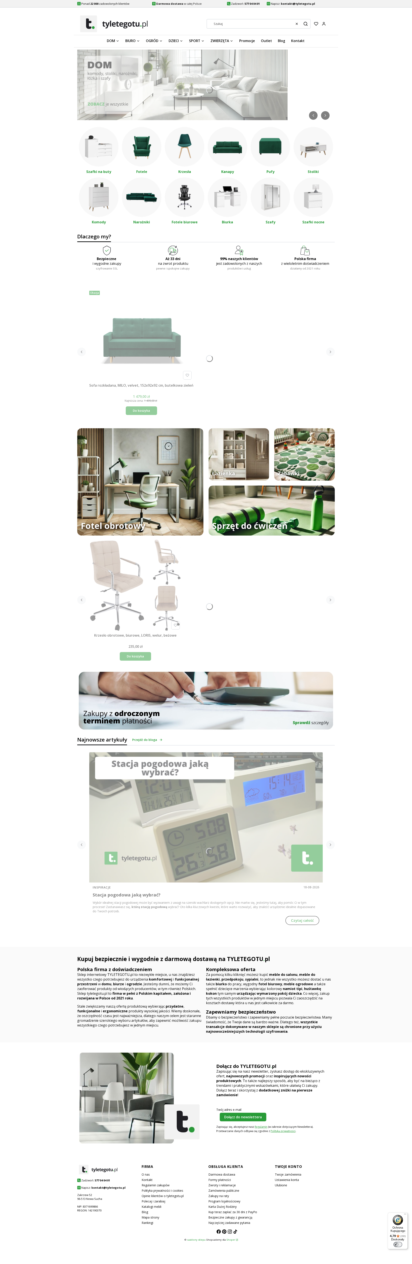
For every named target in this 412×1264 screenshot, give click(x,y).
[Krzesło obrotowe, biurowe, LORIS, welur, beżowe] (135, 585)
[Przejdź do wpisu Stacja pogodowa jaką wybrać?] (206, 817)
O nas (146, 1174)
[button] (305, 23)
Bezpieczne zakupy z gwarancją (230, 1217)
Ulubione (281, 1185)
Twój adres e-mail (228, 1110)
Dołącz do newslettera (243, 1117)
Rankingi (147, 1223)
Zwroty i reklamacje (222, 1185)
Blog (145, 1212)
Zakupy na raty (218, 1196)
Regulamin (261, 1127)
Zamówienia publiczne (223, 1190)
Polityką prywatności (283, 1131)
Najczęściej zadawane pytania (229, 1223)
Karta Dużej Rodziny (222, 1207)
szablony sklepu (196, 1239)
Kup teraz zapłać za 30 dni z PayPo (232, 1212)
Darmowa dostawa (221, 1174)
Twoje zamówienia (288, 1174)
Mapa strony (150, 1217)
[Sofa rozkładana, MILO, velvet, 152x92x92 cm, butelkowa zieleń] (141, 335)
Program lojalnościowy (224, 1201)
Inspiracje (102, 887)
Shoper (230, 1239)
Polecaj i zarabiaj (153, 1201)
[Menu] (405, 1215)
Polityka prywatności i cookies (162, 1190)
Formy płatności (219, 1180)
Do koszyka (141, 411)
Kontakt (147, 1180)
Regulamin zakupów (156, 1185)
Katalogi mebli (151, 1207)
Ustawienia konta (287, 1180)
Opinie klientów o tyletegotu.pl (163, 1196)
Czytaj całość (302, 920)
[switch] (398, 1244)
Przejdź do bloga (144, 740)
